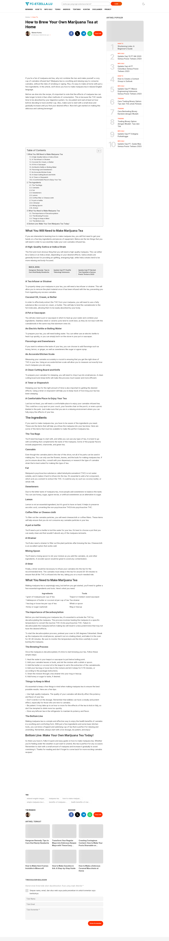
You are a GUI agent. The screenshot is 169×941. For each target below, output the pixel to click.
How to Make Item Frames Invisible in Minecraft (36, 867)
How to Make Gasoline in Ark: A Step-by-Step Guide (63, 867)
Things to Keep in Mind (40, 218)
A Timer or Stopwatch (40, 177)
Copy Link (98, 33)
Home (27, 17)
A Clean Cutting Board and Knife (43, 175)
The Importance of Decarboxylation (45, 213)
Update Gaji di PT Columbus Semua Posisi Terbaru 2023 (128, 68)
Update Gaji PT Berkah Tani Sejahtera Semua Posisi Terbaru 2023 (87, 272)
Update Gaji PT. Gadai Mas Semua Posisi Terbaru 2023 (130, 145)
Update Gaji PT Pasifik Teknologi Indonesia (62, 271)
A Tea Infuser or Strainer (41, 159)
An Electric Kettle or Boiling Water (44, 167)
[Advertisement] (64, 57)
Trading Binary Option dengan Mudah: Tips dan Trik (129, 123)
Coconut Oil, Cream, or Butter (43, 162)
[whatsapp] (89, 33)
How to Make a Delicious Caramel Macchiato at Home (89, 868)
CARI (116, 4)
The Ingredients (34, 183)
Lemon (34, 195)
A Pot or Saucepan (39, 164)
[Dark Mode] (143, 3)
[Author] (27, 33)
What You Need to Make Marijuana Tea (44, 211)
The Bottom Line (38, 221)
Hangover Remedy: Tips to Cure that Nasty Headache (39, 271)
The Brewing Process (40, 216)
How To (35, 17)
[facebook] (71, 33)
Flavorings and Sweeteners (42, 170)
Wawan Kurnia (37, 33)
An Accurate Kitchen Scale (41, 172)
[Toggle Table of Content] (98, 151)
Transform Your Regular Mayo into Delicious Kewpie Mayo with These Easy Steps (64, 844)
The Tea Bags (37, 185)
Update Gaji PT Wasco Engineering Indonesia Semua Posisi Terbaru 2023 (130, 91)
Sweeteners (36, 193)
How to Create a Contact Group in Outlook (128, 80)
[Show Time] (50, 35)
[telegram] (83, 33)
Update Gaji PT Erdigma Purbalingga (128, 135)
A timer (35, 208)
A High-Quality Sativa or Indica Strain (45, 157)
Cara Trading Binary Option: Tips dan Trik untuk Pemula (130, 102)
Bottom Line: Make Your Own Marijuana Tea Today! (49, 224)
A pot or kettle (37, 200)
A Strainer (36, 203)
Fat (33, 190)
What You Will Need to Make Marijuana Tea (45, 154)
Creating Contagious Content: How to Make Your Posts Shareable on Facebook (91, 844)
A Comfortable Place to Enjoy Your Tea (47, 180)
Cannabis (35, 188)
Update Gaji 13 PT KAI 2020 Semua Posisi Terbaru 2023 (130, 57)
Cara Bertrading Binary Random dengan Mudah (128, 112)
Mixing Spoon (37, 205)
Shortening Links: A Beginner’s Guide (126, 47)
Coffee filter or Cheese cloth (43, 198)
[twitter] (77, 33)
